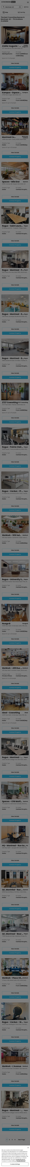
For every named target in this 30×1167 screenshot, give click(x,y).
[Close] (28, 1147)
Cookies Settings (15, 1164)
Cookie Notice (21, 1161)
